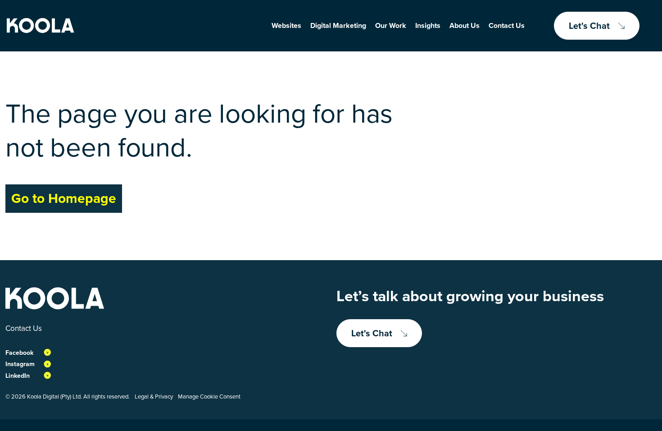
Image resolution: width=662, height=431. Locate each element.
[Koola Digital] (40, 25)
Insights (427, 25)
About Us (464, 25)
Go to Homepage (63, 198)
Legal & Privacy (154, 396)
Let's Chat (589, 25)
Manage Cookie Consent (209, 396)
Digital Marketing (338, 25)
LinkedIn (17, 376)
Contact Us (507, 25)
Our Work (390, 25)
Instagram (20, 364)
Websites (286, 25)
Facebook (19, 353)
